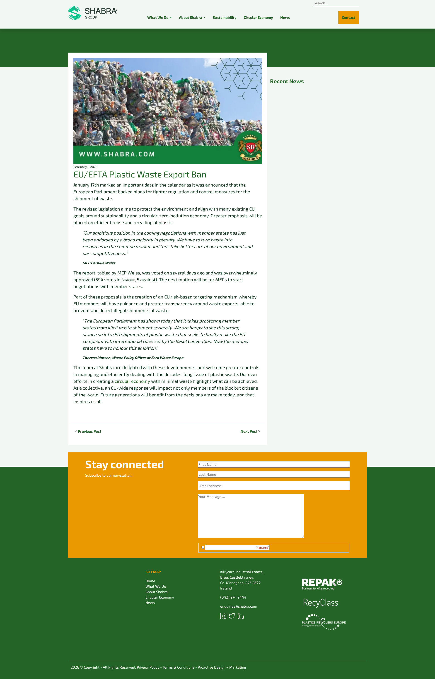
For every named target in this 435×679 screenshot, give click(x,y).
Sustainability (225, 17)
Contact (348, 17)
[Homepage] (92, 13)
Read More (284, 149)
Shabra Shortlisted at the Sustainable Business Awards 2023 (314, 121)
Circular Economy (258, 17)
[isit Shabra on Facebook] (223, 615)
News (285, 17)
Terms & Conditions (178, 667)
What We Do (155, 586)
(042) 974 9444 (233, 597)
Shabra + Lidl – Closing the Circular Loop (317, 211)
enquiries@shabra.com (238, 606)
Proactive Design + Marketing (222, 667)
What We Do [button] (158, 17)
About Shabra (156, 591)
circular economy (132, 381)
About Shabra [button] (191, 17)
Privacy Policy (148, 667)
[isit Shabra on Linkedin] (241, 615)
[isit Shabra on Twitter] (232, 615)
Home (150, 581)
